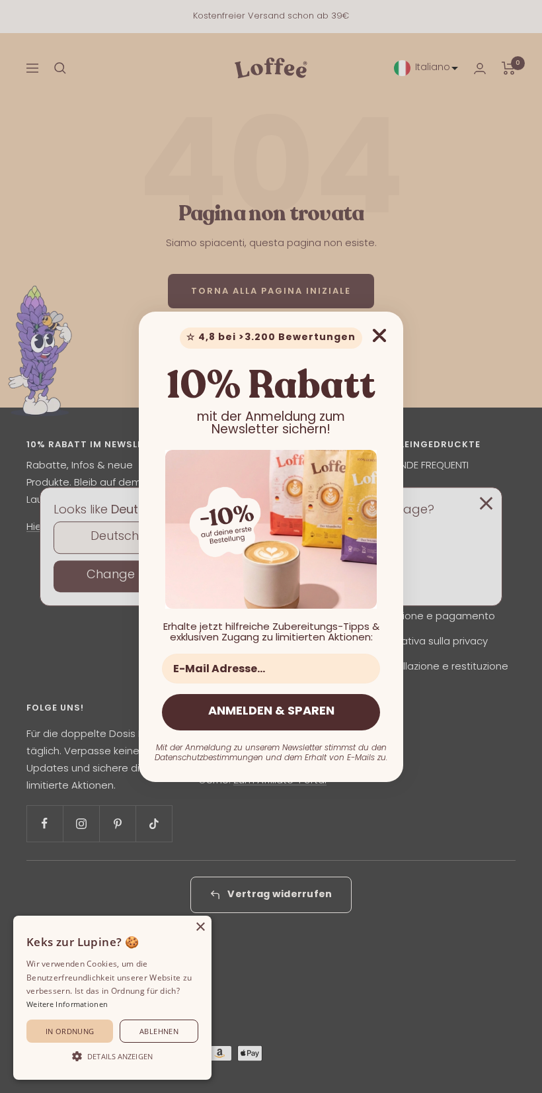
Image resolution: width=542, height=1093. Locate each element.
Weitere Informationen (67, 1004)
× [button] (200, 927)
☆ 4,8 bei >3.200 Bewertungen (271, 338)
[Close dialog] (379, 335)
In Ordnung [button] (70, 1031)
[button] (112, 1056)
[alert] (112, 998)
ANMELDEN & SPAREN (271, 712)
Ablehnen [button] (158, 1031)
